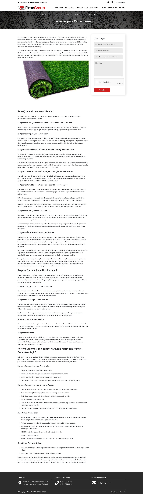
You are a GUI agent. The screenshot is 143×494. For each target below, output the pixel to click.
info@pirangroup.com (39, 2)
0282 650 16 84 (24, 2)
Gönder (102, 90)
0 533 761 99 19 (66, 484)
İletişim (122, 8)
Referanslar (112, 8)
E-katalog (120, 2)
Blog (104, 8)
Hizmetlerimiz (80, 8)
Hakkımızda (69, 8)
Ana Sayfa (59, 8)
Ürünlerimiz (93, 8)
